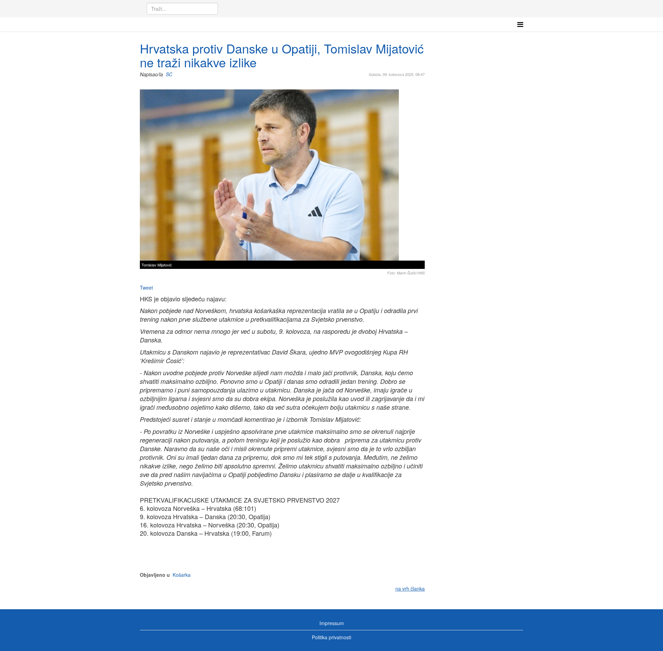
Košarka (182, 574)
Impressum (331, 623)
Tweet (146, 287)
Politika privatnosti (331, 637)
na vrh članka (410, 588)
